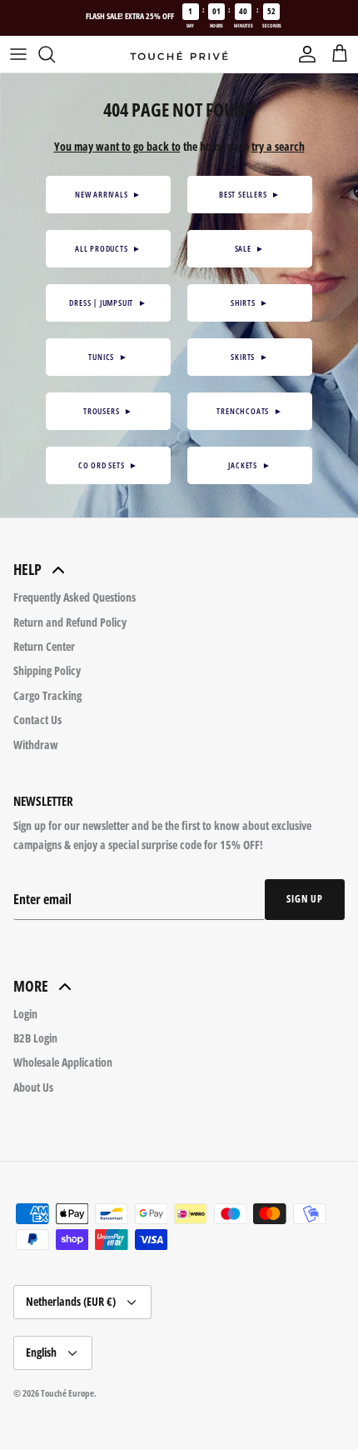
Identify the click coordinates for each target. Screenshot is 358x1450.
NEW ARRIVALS (108, 194)
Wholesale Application (62, 1062)
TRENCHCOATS (249, 411)
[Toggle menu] (18, 54)
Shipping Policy (47, 670)
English (41, 1352)
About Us (33, 1087)
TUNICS (107, 356)
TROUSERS (108, 411)
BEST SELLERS (250, 194)
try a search (278, 146)
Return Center (44, 646)
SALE (250, 248)
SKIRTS (249, 356)
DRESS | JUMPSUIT (108, 302)
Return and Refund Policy (70, 622)
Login (25, 1014)
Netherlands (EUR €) (71, 1301)
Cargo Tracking (47, 695)
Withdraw (35, 744)
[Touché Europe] (179, 55)
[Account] (303, 54)
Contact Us (37, 720)
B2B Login (35, 1038)
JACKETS (249, 465)
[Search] (55, 54)
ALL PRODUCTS (108, 248)
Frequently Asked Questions (74, 597)
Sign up (304, 899)
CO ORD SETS (108, 465)
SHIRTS (250, 302)
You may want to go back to (117, 146)
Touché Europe (67, 1393)
